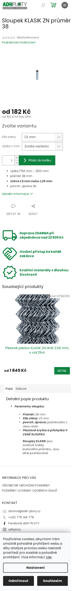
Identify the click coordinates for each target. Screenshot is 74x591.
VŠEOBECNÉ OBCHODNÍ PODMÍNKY (26, 485)
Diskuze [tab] (21, 389)
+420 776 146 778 (21, 517)
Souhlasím (52, 580)
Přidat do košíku (40, 160)
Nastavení (35, 567)
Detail (62, 371)
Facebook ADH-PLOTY (23, 523)
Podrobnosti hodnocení (19, 42)
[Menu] (65, 5)
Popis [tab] (9, 389)
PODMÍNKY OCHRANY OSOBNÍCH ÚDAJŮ (29, 490)
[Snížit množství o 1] (17, 162)
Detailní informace (15, 194)
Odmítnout (18, 580)
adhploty (14, 529)
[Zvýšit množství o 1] (17, 158)
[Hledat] (43, 5)
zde (49, 557)
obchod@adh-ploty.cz (24, 511)
